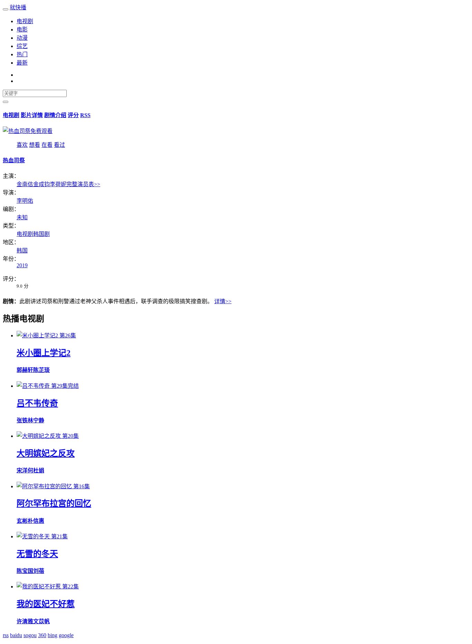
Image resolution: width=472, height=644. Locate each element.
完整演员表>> (83, 184)
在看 (47, 145)
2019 (22, 265)
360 (42, 635)
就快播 (18, 7)
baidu (16, 635)
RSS (85, 115)
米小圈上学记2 (43, 352)
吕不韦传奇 (37, 403)
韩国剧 (41, 234)
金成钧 (41, 184)
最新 (22, 63)
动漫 (22, 38)
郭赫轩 (25, 370)
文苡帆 (41, 621)
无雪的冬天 (37, 553)
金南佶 (25, 184)
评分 (73, 115)
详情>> (223, 301)
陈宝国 (25, 571)
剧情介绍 (55, 115)
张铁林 (25, 420)
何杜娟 (36, 470)
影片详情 (32, 115)
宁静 (38, 420)
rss (6, 635)
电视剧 (25, 21)
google (66, 635)
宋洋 (22, 470)
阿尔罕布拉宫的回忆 (54, 503)
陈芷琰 (41, 370)
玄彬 (22, 521)
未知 (22, 217)
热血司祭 (14, 160)
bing (52, 635)
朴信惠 (36, 521)
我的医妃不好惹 (46, 603)
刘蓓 (38, 571)
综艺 (22, 46)
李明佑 (25, 201)
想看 (34, 145)
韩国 (22, 250)
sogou (30, 635)
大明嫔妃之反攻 (46, 453)
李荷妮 (58, 184)
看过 (59, 145)
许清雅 (25, 621)
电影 (22, 29)
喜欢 (22, 145)
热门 (22, 54)
